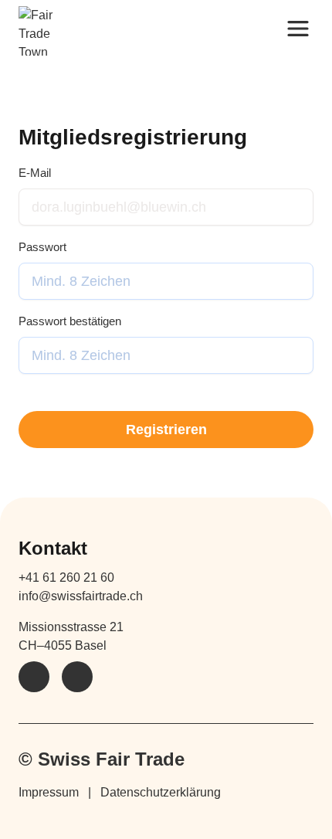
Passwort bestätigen (70, 321)
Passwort (42, 246)
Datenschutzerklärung (160, 792)
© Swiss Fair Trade (102, 759)
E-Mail (35, 172)
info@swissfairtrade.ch (81, 596)
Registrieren (166, 429)
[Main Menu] (298, 27)
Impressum (49, 792)
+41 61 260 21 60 (66, 577)
